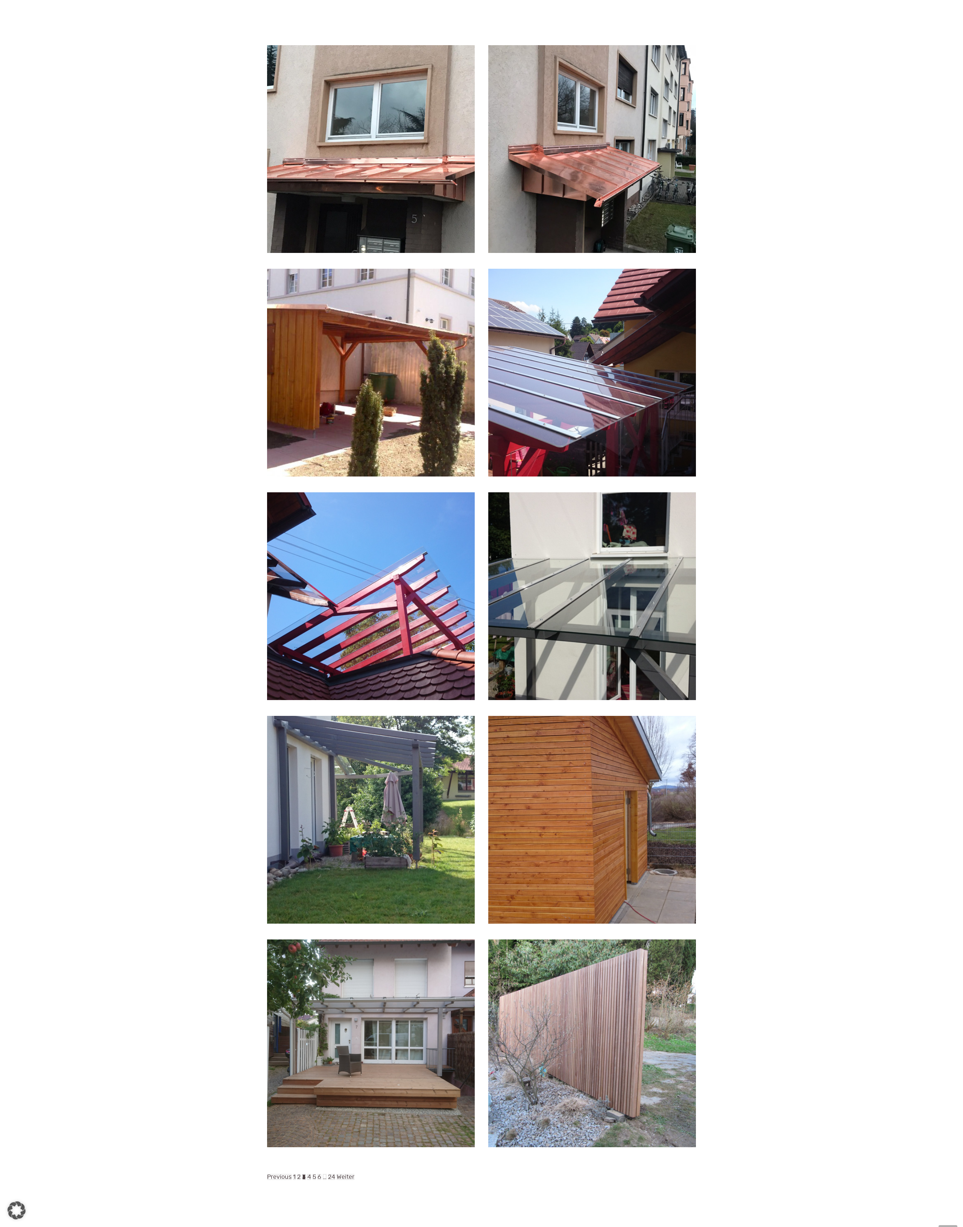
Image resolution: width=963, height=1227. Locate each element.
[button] (16, 1210)
